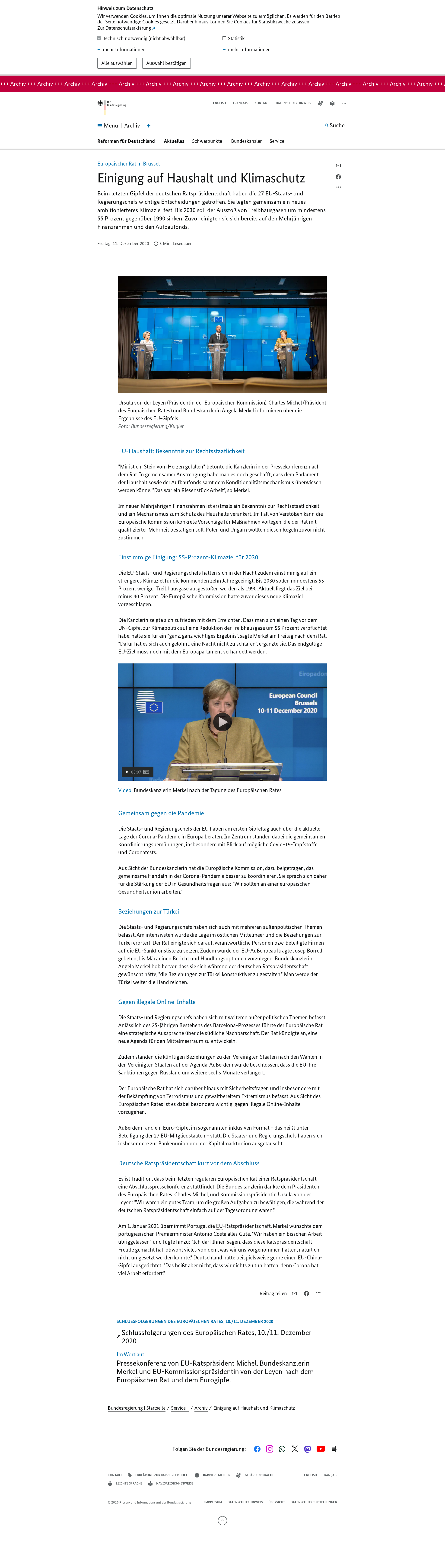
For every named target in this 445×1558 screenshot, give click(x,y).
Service (279, 141)
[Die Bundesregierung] (111, 107)
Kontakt (261, 103)
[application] (222, 722)
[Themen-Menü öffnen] (148, 126)
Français (240, 103)
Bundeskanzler (246, 141)
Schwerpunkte (207, 141)
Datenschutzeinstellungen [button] (314, 1502)
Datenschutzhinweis (293, 103)
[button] (344, 103)
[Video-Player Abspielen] (222, 722)
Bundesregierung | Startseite (136, 1408)
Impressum (213, 1502)
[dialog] (222, 38)
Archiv (201, 1408)
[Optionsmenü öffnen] (339, 188)
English (219, 103)
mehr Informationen (124, 49)
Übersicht (276, 1502)
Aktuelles (174, 141)
